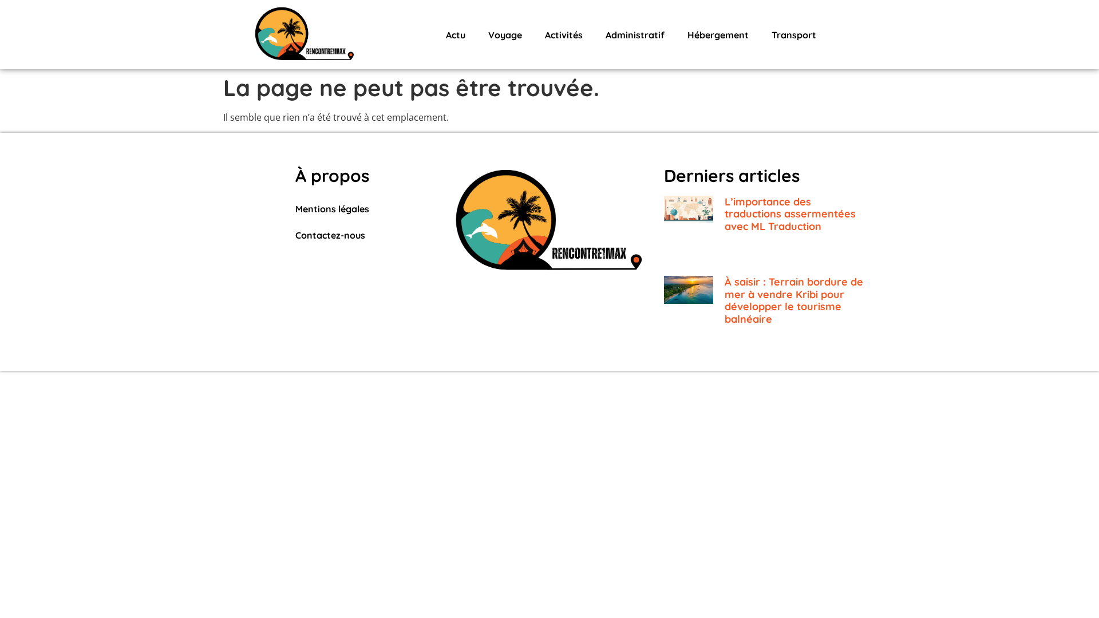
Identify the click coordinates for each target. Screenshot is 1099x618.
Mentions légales (332, 209)
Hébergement (718, 35)
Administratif (635, 35)
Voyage (505, 35)
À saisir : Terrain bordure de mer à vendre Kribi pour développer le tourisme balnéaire (794, 300)
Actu (455, 35)
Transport (794, 35)
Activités (564, 35)
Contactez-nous (330, 235)
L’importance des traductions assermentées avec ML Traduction (790, 214)
